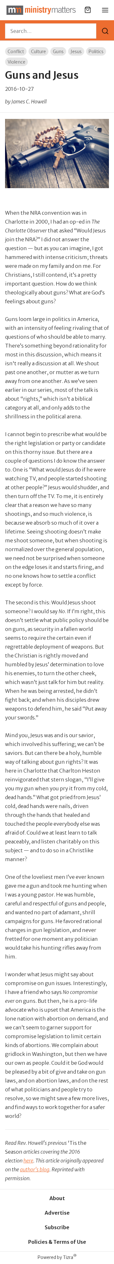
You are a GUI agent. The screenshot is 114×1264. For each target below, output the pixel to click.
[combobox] (50, 31)
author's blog (34, 1169)
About (57, 1198)
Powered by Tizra (57, 1257)
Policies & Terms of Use (57, 1242)
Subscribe (57, 1227)
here (28, 1160)
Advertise (57, 1213)
